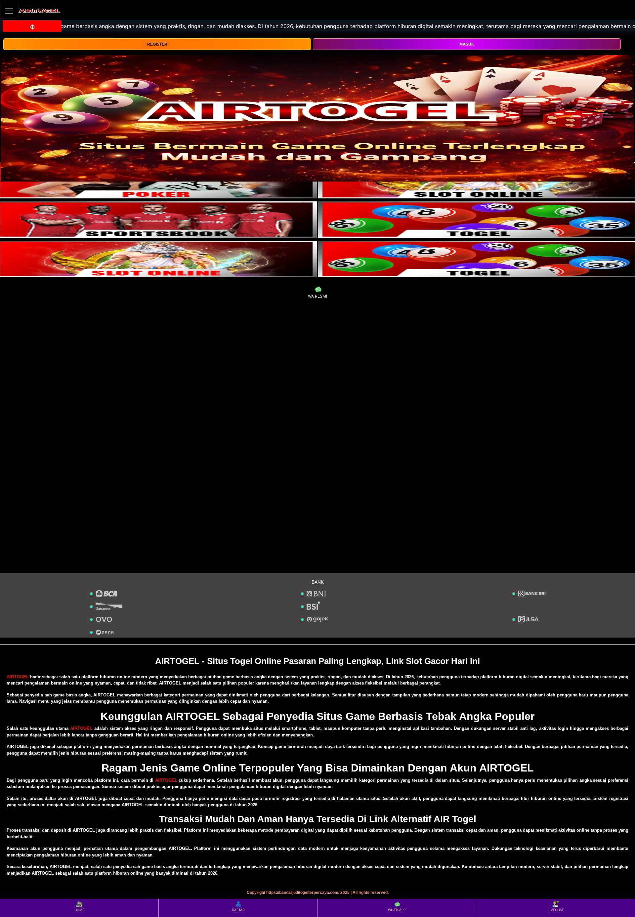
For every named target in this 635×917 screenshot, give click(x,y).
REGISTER (157, 44)
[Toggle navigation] (9, 11)
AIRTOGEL (18, 676)
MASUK (466, 44)
